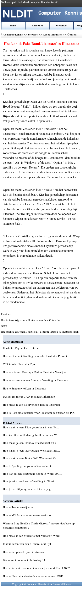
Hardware (37, 25)
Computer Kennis (13, 34)
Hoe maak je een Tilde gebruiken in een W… (31, 427)
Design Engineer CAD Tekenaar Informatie (29, 396)
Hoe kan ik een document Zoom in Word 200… (32, 473)
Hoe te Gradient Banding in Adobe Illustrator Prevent (35, 356)
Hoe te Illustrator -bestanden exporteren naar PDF (33, 576)
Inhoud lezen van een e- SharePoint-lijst (27, 544)
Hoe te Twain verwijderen (18, 507)
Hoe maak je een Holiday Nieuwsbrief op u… (31, 443)
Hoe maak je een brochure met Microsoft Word (31, 536)
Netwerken (61, 25)
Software (33, 34)
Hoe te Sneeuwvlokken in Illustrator (24, 388)
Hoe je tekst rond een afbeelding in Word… (30, 481)
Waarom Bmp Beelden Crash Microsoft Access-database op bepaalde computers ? (39, 525)
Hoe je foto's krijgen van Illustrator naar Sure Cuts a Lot (31, 320)
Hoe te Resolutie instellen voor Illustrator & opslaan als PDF (39, 413)
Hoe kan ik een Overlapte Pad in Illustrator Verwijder (35, 372)
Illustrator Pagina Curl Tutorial (21, 348)
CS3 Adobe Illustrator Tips (19, 364)
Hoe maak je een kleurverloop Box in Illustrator (31, 404)
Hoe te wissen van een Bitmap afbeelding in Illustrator (35, 380)
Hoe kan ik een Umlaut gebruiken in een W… (31, 435)
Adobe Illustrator (52, 34)
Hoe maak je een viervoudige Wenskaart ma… (31, 450)
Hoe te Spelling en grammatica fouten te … (29, 466)
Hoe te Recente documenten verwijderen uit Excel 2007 (36, 568)
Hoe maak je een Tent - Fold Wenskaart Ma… (31, 458)
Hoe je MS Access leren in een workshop (27, 515)
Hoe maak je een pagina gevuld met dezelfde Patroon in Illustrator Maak (40, 331)
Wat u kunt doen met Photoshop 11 (24, 560)
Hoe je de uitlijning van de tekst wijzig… (28, 489)
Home (13, 25)
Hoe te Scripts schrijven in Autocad (24, 552)
